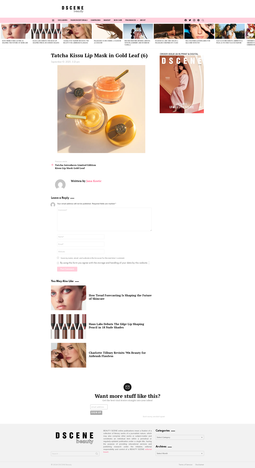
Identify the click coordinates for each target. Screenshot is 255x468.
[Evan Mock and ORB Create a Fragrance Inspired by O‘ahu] (169, 31)
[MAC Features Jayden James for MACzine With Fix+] (199, 31)
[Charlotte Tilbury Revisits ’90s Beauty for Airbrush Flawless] (77, 31)
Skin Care (118, 20)
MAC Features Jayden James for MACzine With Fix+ (198, 42)
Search (96, 454)
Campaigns (95, 20)
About (143, 20)
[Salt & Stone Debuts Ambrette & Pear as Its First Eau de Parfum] (230, 31)
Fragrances (130, 20)
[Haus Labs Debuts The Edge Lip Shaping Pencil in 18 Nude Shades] (46, 31)
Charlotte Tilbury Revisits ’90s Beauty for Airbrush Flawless (76, 42)
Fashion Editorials (79, 20)
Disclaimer (199, 465)
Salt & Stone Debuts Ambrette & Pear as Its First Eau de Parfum (229, 42)
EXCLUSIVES (62, 20)
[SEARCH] (203, 20)
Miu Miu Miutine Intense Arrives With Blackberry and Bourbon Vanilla (137, 43)
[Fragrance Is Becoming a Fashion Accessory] (107, 31)
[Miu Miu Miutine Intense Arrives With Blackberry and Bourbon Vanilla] (138, 31)
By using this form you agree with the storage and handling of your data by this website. (104, 263)
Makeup (107, 20)
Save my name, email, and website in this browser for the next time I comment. (93, 258)
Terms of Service (185, 465)
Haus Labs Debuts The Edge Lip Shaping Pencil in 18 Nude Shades (46, 42)
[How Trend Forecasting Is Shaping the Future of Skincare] (16, 31)
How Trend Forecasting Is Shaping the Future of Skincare (15, 42)
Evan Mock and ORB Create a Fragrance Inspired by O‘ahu (166, 42)
